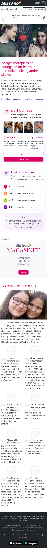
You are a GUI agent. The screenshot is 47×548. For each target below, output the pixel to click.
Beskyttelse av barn (18, 530)
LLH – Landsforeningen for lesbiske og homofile (17, 518)
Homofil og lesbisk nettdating (24, 516)
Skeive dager (39, 516)
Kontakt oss (31, 530)
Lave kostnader (37, 99)
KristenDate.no (37, 535)
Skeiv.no (27, 535)
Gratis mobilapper (21, 99)
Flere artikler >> (24, 521)
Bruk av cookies (24, 528)
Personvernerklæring (10, 528)
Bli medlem (40, 9)
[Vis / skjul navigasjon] (43, 3)
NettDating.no (23, 537)
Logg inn (28, 9)
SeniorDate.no (18, 535)
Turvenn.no (8, 535)
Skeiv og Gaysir (40, 518)
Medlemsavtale (35, 526)
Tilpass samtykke (37, 528)
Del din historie (7, 516)
